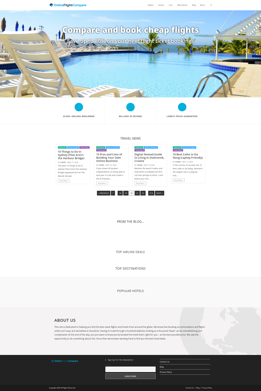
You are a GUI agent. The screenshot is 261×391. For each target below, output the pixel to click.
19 (126, 193)
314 (151, 193)
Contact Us (165, 361)
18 (120, 193)
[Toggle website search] (211, 5)
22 (143, 193)
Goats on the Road (113, 147)
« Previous (103, 193)
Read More (64, 181)
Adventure (62, 147)
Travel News (84, 147)
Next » (159, 193)
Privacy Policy (166, 372)
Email (107, 365)
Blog (162, 367)
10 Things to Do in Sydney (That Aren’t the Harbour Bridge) (71, 155)
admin (63, 162)
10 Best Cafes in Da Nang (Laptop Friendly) (188, 156)
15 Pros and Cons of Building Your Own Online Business (109, 158)
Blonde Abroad (73, 147)
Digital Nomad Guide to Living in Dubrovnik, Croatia (149, 158)
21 (137, 193)
